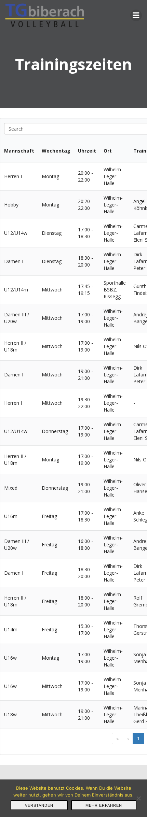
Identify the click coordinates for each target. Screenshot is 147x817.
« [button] (117, 738)
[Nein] (138, 798)
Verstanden (39, 805)
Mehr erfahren (103, 805)
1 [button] (138, 738)
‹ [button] (128, 738)
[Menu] (136, 15)
